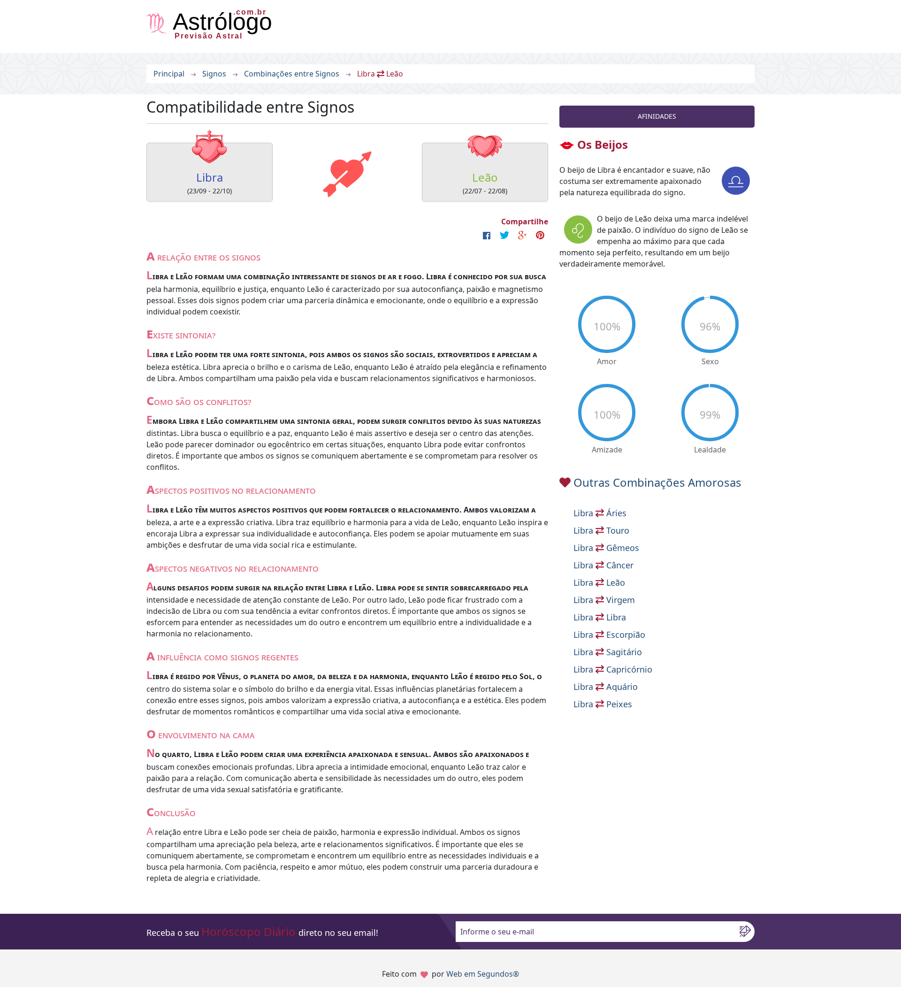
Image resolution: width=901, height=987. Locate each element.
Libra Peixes (602, 704)
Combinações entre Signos (291, 74)
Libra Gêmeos (606, 547)
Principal (168, 74)
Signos (214, 74)
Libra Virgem (604, 599)
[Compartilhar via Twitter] (504, 235)
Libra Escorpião (609, 634)
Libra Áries (599, 513)
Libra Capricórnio (612, 669)
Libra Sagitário (607, 652)
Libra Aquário (605, 686)
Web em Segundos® (482, 974)
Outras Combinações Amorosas (657, 482)
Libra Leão (599, 582)
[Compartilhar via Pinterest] (540, 235)
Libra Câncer (603, 565)
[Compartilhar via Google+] (522, 235)
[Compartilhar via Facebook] (487, 235)
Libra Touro (601, 530)
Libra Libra (599, 617)
